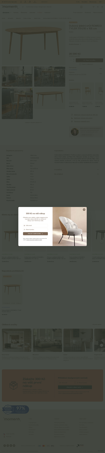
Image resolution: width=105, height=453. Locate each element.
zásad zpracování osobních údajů (34, 239)
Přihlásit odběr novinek (34, 233)
